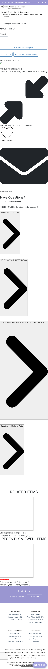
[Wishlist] (43, 2)
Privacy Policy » (15, 633)
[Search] (39, 2)
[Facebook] (19, 591)
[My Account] (46, 2)
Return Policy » (15, 639)
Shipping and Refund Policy (12, 426)
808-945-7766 (15, 201)
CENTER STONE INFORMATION (14, 260)
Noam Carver (24, 12)
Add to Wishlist (6, 140)
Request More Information (26, 54)
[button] (45, 7)
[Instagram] (22, 591)
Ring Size (4, 34)
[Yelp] (29, 591)
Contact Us (6, 54)
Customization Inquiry (23, 47)
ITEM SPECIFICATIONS (10, 212)
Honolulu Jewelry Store (9, 12)
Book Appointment (23, 2)
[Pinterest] (26, 591)
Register (32, 596)
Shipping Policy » (15, 636)
